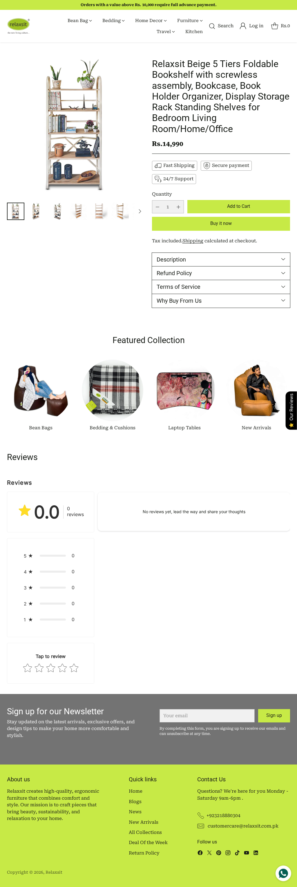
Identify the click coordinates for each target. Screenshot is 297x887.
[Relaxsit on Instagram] (227, 853)
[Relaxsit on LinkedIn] (255, 853)
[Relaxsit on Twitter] (209, 853)
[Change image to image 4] (78, 211)
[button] (50, 555)
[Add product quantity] (178, 207)
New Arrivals (143, 822)
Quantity (162, 194)
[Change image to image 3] (57, 211)
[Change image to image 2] (36, 211)
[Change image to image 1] (15, 211)
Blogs (135, 801)
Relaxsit (54, 872)
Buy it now (221, 223)
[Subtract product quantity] (157, 207)
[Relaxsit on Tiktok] (237, 853)
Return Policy (144, 853)
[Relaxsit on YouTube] (246, 853)
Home (135, 791)
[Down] (140, 211)
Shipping (192, 241)
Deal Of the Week (148, 842)
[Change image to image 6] (120, 211)
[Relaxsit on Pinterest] (218, 853)
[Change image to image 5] (99, 211)
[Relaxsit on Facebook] (200, 853)
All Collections (145, 832)
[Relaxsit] (18, 26)
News (135, 811)
